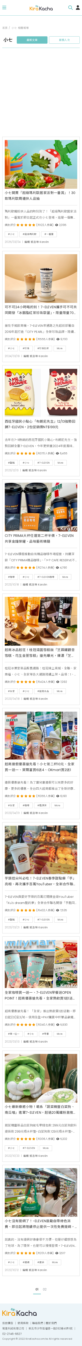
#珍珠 (26, 348)
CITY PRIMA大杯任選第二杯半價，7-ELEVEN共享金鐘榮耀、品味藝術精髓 (39, 538)
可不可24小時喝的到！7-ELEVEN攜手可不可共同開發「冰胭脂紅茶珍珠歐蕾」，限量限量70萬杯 (41, 310)
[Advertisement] (41, 93)
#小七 (11, 234)
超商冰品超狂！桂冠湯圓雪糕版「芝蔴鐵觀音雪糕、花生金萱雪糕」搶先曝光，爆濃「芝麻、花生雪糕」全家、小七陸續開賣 (40, 653)
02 (45, 1289)
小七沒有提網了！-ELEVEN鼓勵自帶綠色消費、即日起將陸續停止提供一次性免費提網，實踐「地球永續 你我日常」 (40, 1224)
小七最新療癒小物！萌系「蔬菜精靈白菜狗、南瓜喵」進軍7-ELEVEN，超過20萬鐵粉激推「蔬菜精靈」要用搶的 (40, 1110)
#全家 (11, 691)
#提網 (26, 1262)
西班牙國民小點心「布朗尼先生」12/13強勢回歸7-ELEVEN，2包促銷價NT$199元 (40, 424)
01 (37, 1289)
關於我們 (51, 1323)
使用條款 (23, 1323)
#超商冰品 (43, 691)
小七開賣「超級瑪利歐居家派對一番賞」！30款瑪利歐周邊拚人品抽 (40, 196)
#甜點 (11, 462)
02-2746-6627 (12, 1334)
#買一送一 (13, 1033)
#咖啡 (11, 577)
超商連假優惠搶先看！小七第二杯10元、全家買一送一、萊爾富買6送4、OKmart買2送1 (39, 767)
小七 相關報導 (20, 28)
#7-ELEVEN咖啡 (45, 577)
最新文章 (32, 40)
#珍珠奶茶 (43, 348)
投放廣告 (7, 1323)
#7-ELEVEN (43, 462)
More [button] (60, 348)
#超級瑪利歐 (29, 234)
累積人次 (64, 40)
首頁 (5, 28)
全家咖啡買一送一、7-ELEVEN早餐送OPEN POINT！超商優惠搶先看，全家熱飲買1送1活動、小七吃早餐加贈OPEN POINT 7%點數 (39, 995)
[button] (4, 7)
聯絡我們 (37, 1323)
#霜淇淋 (41, 805)
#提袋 (40, 1262)
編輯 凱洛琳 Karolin (36, 242)
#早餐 (45, 1033)
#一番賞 (48, 234)
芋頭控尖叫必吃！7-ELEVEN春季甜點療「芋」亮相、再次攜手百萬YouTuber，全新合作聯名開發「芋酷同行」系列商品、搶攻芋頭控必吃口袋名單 (41, 881)
